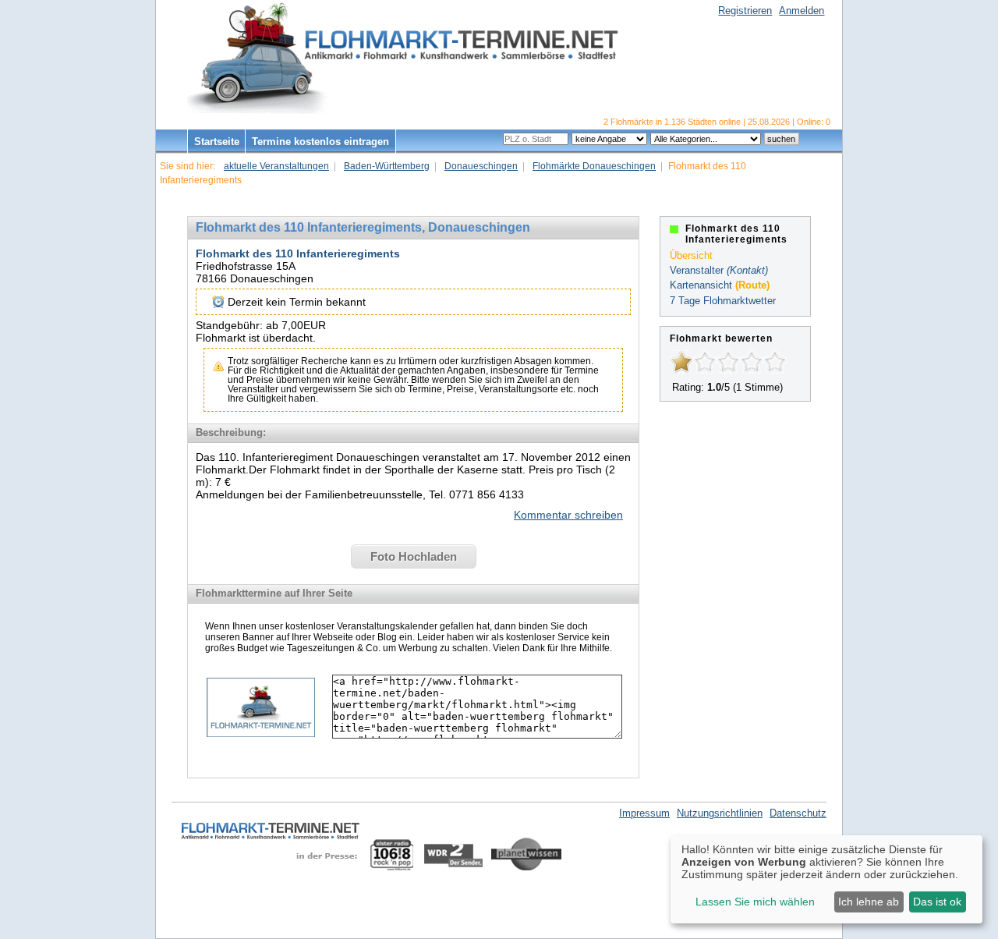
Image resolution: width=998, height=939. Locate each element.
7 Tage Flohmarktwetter (723, 301)
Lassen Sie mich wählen (755, 901)
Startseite (216, 141)
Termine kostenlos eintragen (320, 141)
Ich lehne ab (868, 901)
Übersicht (691, 255)
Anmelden (801, 10)
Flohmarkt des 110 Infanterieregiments (298, 253)
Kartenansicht (701, 285)
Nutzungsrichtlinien (720, 813)
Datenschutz (798, 813)
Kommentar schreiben (568, 514)
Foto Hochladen (413, 556)
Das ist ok (937, 901)
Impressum (644, 813)
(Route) (752, 285)
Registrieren (745, 10)
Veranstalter (697, 270)
